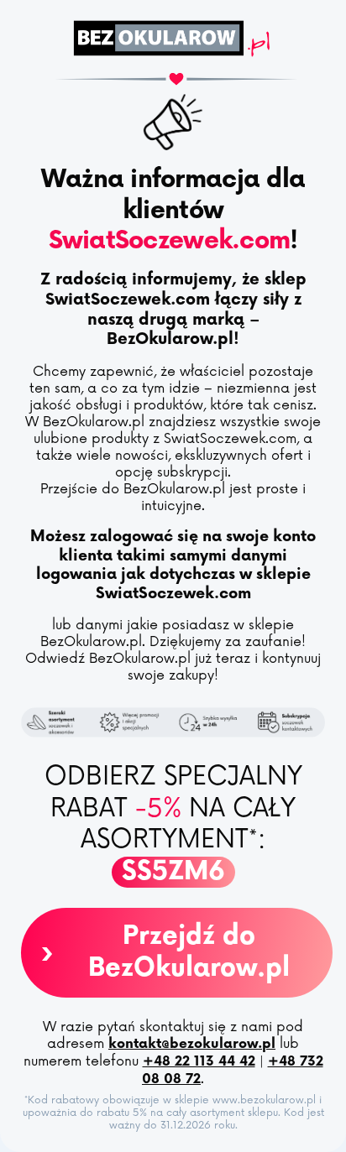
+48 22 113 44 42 (199, 1062)
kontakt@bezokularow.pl (191, 1044)
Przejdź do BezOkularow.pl (164, 952)
